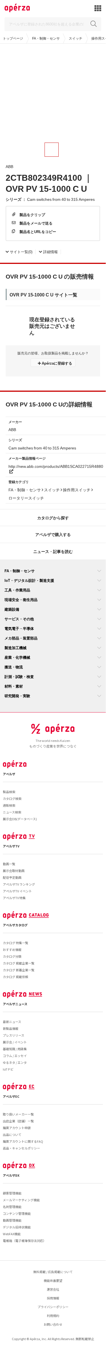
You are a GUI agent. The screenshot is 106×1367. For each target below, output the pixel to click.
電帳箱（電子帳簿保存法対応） (24, 1240)
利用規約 (53, 1315)
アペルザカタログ (15, 925)
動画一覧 (9, 864)
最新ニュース (12, 1021)
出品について (12, 1134)
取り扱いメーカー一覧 (18, 1114)
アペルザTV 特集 (14, 897)
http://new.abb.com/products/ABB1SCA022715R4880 (55, 466)
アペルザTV (11, 846)
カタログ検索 (12, 798)
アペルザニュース (15, 1004)
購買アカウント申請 (17, 1127)
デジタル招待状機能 (17, 1227)
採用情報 (53, 1298)
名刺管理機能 (12, 1206)
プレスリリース (13, 1035)
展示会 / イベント (15, 1042)
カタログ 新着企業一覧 (18, 970)
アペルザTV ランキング (19, 884)
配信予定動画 (12, 877)
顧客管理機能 (12, 1193)
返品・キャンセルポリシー (21, 1148)
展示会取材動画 (14, 870)
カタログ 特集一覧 (15, 942)
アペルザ (9, 774)
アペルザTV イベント (17, 891)
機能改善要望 (53, 1280)
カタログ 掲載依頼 (15, 976)
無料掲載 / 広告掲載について (53, 1271)
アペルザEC (11, 1096)
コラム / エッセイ (15, 1055)
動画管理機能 (12, 1220)
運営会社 (53, 1289)
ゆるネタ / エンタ (15, 1062)
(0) (21, 251)
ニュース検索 (12, 812)
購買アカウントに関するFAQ (23, 1141)
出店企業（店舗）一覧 (18, 1121)
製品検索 (9, 791)
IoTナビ (8, 1069)
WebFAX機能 (12, 1234)
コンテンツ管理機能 (17, 1213)
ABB (9, 166)
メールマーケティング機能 (21, 1200)
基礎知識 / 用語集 (15, 1049)
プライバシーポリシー (53, 1306)
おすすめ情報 (12, 949)
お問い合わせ (53, 1324)
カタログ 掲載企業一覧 (18, 963)
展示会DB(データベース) (20, 819)
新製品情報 (10, 1028)
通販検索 (9, 805)
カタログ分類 (12, 956)
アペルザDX (11, 1175)
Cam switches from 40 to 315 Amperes (61, 199)
